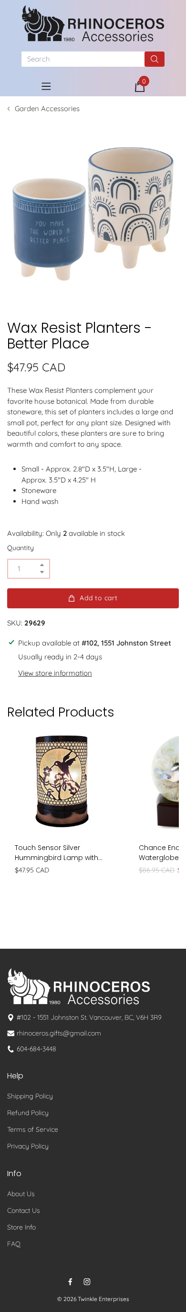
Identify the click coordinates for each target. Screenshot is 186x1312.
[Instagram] (87, 1281)
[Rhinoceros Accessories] (93, 23)
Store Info (21, 1227)
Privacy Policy (28, 1146)
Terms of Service (32, 1129)
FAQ (14, 1244)
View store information (55, 672)
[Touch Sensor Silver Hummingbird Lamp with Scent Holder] (62, 781)
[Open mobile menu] (46, 86)
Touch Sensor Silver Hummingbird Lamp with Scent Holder (56, 853)
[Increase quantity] (42, 565)
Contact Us (23, 1210)
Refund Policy (28, 1112)
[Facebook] (70, 1281)
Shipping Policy (30, 1096)
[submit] (155, 59)
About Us (21, 1193)
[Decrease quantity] (42, 572)
